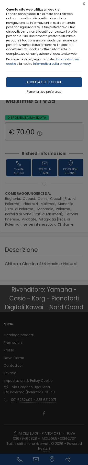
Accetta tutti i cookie (44, 82)
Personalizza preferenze (44, 92)
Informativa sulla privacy (52, 64)
